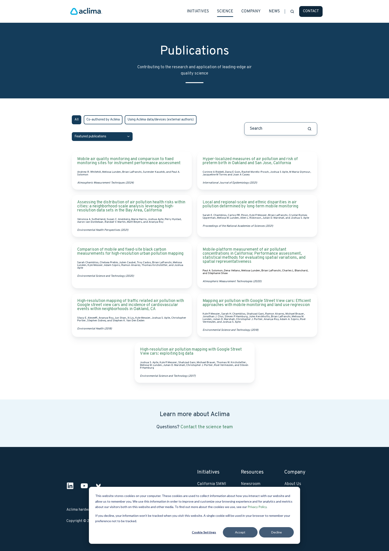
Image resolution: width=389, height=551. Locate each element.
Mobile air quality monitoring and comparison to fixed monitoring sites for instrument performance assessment (129, 161)
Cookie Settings (204, 532)
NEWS (274, 11)
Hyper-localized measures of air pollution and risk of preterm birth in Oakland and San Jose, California (250, 161)
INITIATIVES (198, 11)
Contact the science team (207, 427)
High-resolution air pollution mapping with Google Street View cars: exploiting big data (191, 351)
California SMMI (211, 484)
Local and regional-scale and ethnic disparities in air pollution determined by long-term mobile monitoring (250, 204)
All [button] (77, 120)
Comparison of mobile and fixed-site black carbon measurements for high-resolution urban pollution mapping (130, 251)
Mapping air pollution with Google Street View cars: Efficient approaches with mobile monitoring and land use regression (257, 303)
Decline (276, 532)
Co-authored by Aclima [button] (103, 120)
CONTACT (311, 11)
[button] (292, 11)
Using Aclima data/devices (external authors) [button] (160, 120)
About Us (292, 484)
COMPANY (251, 11)
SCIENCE (225, 11)
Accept (240, 532)
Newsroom (250, 484)
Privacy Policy (257, 507)
